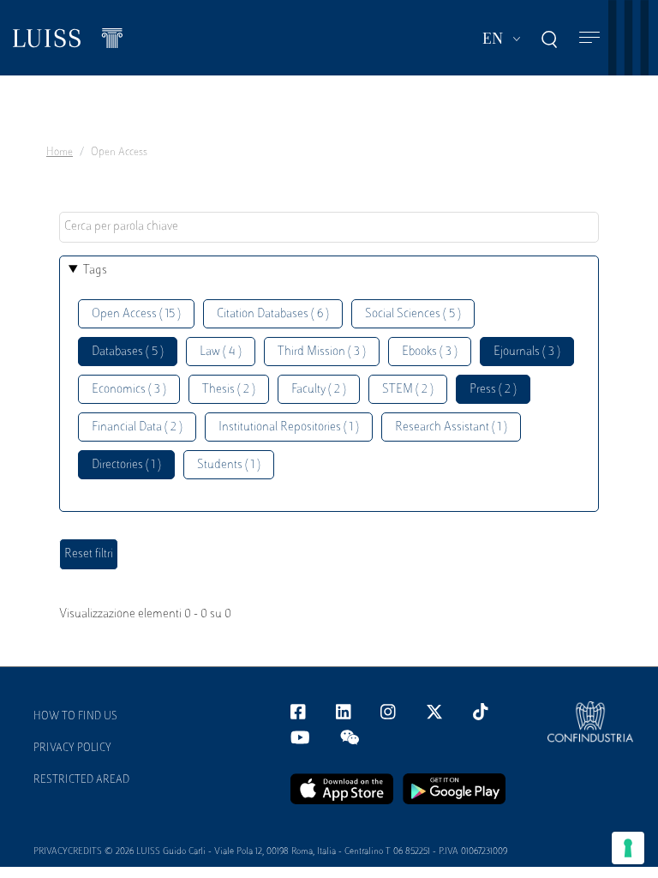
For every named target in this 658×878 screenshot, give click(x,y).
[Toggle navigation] (589, 38)
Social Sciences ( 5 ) (413, 314)
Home (59, 152)
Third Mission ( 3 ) (322, 352)
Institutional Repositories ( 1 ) (288, 427)
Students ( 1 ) (228, 465)
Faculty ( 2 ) (318, 389)
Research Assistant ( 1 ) (451, 427)
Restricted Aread (81, 780)
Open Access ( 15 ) (136, 314)
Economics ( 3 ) (129, 389)
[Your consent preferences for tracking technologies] (628, 848)
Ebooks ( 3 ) (430, 352)
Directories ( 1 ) (126, 465)
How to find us (75, 717)
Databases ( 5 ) (128, 352)
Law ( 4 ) (221, 352)
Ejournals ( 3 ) (527, 352)
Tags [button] (95, 270)
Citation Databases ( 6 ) (273, 314)
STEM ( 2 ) (408, 389)
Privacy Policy (72, 748)
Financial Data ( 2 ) (137, 427)
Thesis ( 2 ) (228, 389)
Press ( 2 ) (493, 389)
